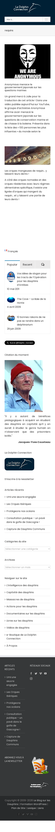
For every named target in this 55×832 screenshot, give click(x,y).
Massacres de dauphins (20, 599)
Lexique (31, 808)
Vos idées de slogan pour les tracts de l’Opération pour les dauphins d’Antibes (32, 279)
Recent (27, 264)
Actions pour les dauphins (21, 606)
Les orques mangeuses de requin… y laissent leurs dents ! (26, 172)
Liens (41, 808)
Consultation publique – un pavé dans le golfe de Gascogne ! (14, 721)
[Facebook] (31, 673)
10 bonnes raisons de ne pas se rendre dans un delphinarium (31, 320)
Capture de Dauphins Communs (25, 529)
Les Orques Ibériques (18, 504)
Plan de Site (18, 808)
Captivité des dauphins (20, 592)
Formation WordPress (33, 804)
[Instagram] (31, 678)
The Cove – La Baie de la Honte (31, 301)
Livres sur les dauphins (19, 620)
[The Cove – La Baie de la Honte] (11, 299)
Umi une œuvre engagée (21, 497)
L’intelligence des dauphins (22, 585)
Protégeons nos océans (20, 511)
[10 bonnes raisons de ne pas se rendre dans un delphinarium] (11, 317)
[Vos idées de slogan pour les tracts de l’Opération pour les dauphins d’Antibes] (11, 273)
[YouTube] (45, 673)
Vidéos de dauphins (17, 627)
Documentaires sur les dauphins (25, 613)
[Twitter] (36, 673)
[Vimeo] (40, 673)
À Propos (11, 645)
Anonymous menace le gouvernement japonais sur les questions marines (23, 87)
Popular (12, 264)
